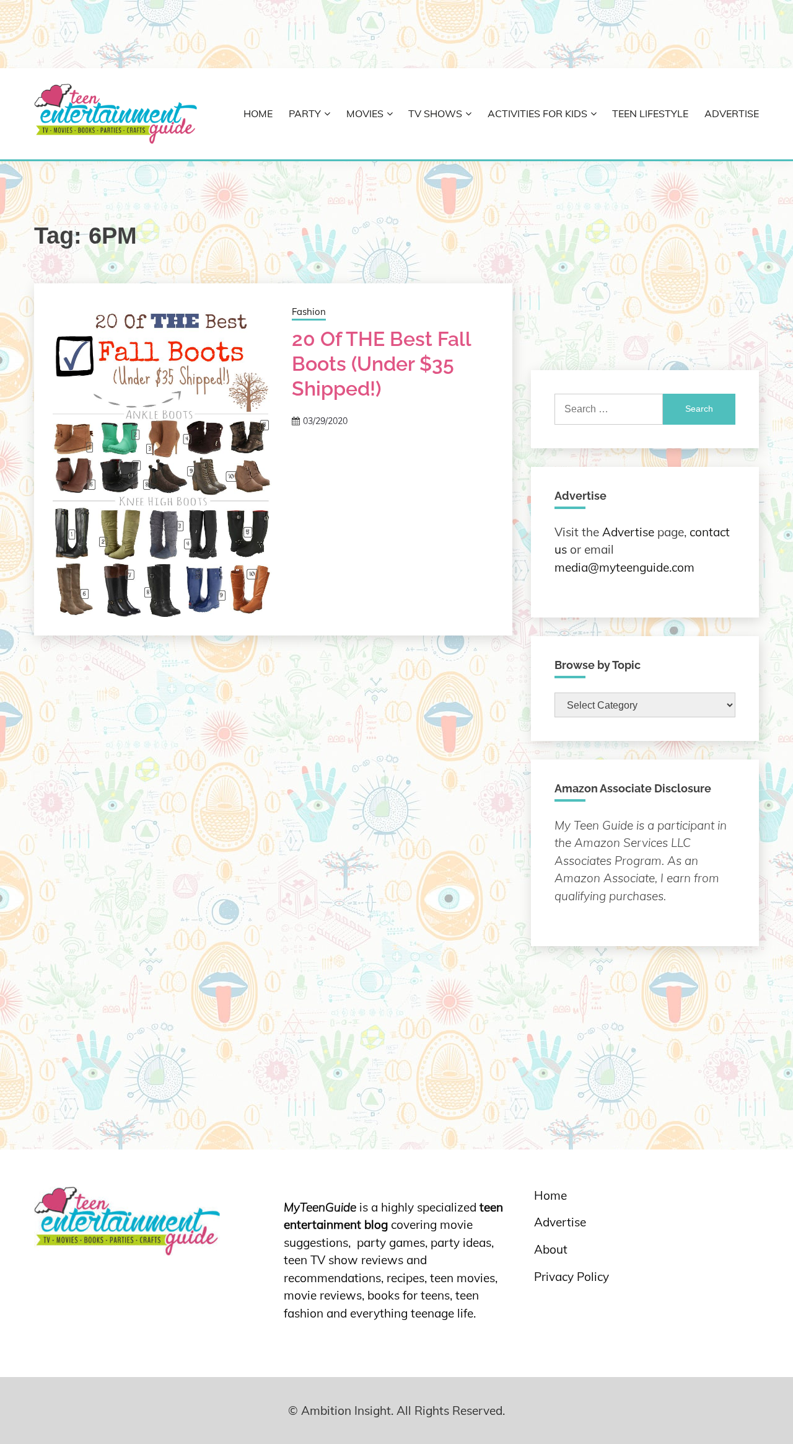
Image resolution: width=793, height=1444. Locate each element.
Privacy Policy (571, 1276)
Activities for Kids (537, 113)
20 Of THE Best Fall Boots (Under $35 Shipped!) (381, 363)
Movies (364, 113)
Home (258, 113)
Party (305, 113)
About (550, 1249)
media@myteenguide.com (624, 567)
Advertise (731, 113)
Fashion (309, 311)
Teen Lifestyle (650, 113)
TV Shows (435, 113)
